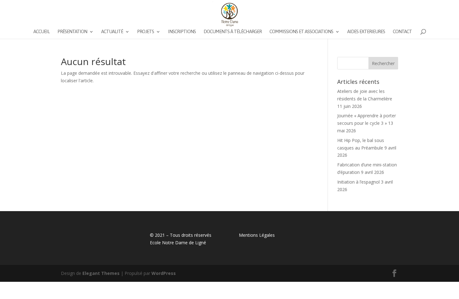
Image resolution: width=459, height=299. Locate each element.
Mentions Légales (257, 235)
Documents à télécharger (233, 31)
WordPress (163, 273)
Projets (145, 31)
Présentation (72, 31)
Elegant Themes (101, 273)
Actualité (112, 31)
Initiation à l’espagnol (358, 182)
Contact (402, 31)
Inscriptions (182, 31)
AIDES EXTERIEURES (366, 31)
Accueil (41, 31)
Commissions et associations (301, 31)
